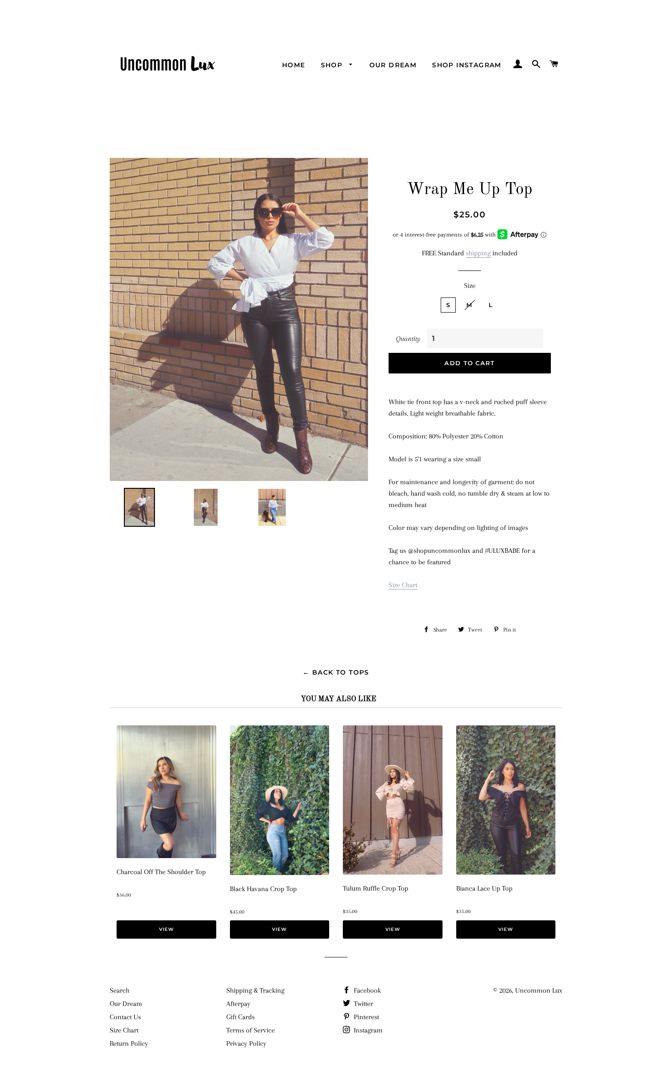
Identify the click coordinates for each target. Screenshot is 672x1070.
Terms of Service (250, 1030)
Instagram (367, 1030)
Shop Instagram (466, 65)
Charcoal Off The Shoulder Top (161, 872)
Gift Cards (240, 1017)
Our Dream (393, 65)
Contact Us (125, 1017)
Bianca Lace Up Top (484, 888)
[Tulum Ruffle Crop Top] (393, 872)
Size (469, 285)
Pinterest (365, 1017)
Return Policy (129, 1043)
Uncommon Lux (538, 990)
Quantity (408, 339)
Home (293, 65)
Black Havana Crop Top (263, 889)
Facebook (366, 990)
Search (119, 990)
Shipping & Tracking (255, 990)
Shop (333, 65)
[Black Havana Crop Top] (280, 873)
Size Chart (403, 585)
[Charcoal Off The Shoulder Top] (166, 856)
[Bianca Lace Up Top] (506, 872)
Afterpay (238, 1004)
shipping (478, 253)
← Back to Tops (336, 672)
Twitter (362, 1004)
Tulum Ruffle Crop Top (375, 888)
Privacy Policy (246, 1043)
